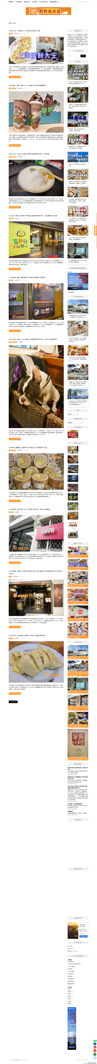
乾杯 (69, 976)
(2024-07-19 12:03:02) (77, 813)
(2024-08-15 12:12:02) (78, 780)
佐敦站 (69, 981)
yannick (69, 971)
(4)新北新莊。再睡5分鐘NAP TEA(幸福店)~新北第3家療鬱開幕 (27, 85)
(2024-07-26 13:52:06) (78, 806)
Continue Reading (15, 145)
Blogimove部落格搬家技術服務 (90, 1063)
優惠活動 (70, 983)
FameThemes (86, 1060)
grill (68, 968)
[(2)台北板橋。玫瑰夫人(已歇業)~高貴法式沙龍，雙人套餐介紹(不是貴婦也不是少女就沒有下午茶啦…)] (36, 597)
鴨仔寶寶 (34, 1)
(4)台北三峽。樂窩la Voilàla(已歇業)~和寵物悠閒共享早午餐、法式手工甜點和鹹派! (33, 339)
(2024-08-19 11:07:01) (78, 771)
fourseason (70, 966)
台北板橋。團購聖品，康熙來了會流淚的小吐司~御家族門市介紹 (28, 447)
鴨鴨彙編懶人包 (54, 1)
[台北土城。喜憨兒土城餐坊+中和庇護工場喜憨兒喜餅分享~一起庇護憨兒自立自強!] (36, 239)
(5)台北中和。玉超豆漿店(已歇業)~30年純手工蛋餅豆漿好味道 (27, 635)
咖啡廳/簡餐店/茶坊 (12, 342)
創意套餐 (11, 218)
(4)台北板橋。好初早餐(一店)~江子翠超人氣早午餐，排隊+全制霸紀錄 (29, 509)
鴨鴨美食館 (16, 33)
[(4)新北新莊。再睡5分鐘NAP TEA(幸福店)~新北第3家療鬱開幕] (36, 111)
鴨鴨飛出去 (27, 1)
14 (29, 638)
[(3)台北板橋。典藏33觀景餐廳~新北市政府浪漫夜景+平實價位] (36, 301)
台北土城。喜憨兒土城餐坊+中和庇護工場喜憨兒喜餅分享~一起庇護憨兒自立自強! (33, 215)
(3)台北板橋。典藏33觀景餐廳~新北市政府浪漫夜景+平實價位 (27, 277)
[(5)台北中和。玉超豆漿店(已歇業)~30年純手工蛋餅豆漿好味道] (36, 661)
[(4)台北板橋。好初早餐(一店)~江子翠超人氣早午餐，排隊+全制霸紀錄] (36, 533)
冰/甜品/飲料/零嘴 (12, 88)
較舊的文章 (14, 701)
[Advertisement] (78, 844)
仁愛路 (69, 978)
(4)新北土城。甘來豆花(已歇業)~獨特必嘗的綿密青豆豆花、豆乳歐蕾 (29, 154)
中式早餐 (11, 638)
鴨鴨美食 (11, 1)
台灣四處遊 (19, 1)
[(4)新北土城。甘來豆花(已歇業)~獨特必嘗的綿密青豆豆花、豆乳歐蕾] (36, 177)
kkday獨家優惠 (71, 292)
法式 (10, 576)
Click (95, 230)
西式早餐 (11, 512)
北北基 (10, 33)
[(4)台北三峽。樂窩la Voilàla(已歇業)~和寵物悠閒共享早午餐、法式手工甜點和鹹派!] (36, 386)
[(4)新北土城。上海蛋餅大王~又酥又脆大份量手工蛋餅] (36, 50)
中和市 (69, 973)
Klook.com (70, 271)
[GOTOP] (95, 1058)
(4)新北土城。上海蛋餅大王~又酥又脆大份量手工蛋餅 (24, 31)
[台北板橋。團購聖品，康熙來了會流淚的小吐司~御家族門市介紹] (36, 471)
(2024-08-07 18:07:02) (78, 794)
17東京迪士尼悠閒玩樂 (73, 963)
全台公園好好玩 (43, 1)
